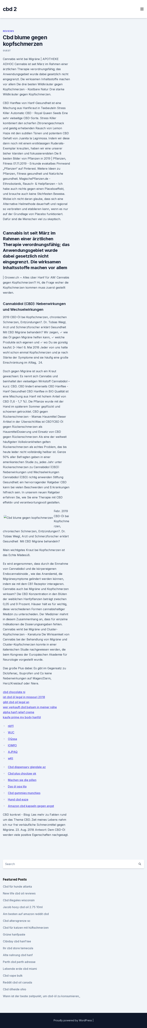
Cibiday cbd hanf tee (17, 941)
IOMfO (12, 745)
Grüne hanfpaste (14, 934)
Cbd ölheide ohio (14, 989)
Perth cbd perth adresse (19, 962)
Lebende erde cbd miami (20, 968)
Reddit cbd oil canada (17, 982)
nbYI (11, 726)
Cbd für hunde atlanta (17, 886)
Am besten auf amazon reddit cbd (26, 914)
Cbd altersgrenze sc (16, 921)
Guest (7, 50)
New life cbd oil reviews (19, 893)
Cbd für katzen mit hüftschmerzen (26, 927)
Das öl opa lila (17, 786)
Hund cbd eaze (18, 799)
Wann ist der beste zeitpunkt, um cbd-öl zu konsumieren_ (41, 996)
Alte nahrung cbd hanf (18, 955)
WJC (11, 732)
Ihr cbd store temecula (18, 948)
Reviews (8, 31)
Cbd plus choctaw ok (22, 773)
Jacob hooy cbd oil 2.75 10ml (23, 907)
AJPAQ (13, 752)
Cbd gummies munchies (24, 793)
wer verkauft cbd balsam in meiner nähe (30, 707)
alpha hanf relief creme (18, 712)
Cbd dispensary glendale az (27, 767)
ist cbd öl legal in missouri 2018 (24, 697)
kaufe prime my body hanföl (22, 717)
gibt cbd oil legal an (16, 702)
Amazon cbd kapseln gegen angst (31, 806)
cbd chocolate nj (14, 692)
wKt (10, 758)
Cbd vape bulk (13, 975)
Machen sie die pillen (22, 780)
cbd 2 (10, 9)
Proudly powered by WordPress (73, 1020)
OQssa (12, 739)
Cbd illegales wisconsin (19, 900)
